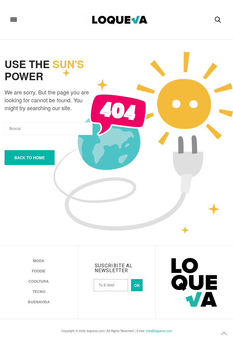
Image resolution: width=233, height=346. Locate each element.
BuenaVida (39, 302)
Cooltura (39, 281)
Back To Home (29, 157)
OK (137, 285)
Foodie (39, 271)
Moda (38, 260)
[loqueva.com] (116, 19)
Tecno (38, 291)
